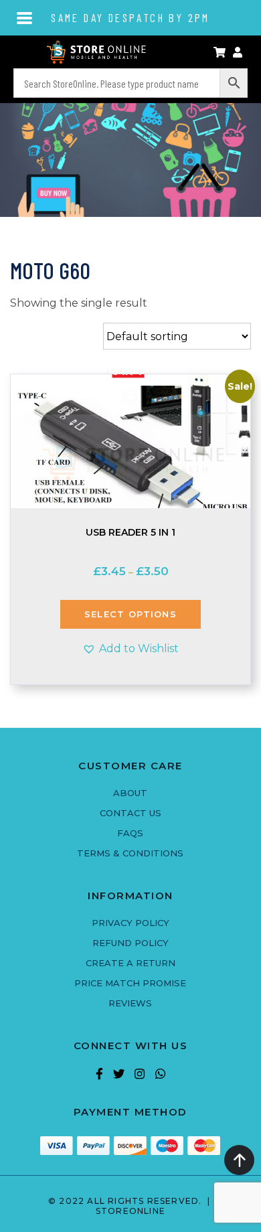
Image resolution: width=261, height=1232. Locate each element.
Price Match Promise (130, 983)
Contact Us (130, 812)
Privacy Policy (130, 922)
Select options (130, 614)
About (130, 792)
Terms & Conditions (130, 853)
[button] (130, 648)
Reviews (130, 1003)
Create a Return (130, 962)
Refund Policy (130, 942)
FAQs (130, 833)
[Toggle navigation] (25, 16)
